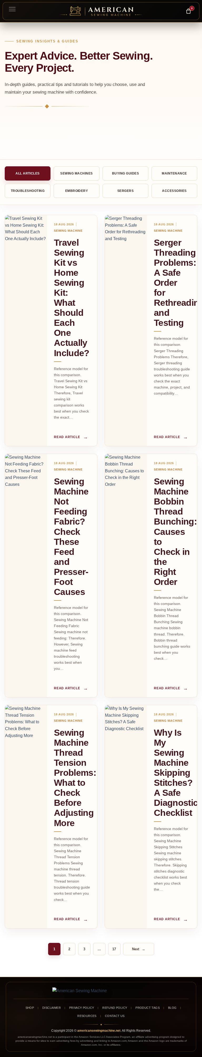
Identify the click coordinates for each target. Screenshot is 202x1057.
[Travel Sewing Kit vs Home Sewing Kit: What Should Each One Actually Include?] (26, 330)
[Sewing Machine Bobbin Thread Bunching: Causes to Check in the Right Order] (126, 575)
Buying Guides (125, 173)
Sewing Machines (76, 173)
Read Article (71, 437)
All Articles (28, 173)
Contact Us (115, 1015)
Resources (86, 1015)
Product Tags (147, 1007)
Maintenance (174, 173)
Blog (172, 1007)
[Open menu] (12, 8)
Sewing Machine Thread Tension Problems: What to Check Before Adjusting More (75, 778)
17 (114, 949)
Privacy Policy (81, 1007)
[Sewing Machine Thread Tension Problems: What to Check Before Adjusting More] (26, 816)
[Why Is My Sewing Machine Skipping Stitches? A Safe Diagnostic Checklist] (126, 816)
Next (138, 949)
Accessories (174, 191)
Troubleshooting (27, 191)
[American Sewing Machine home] (101, 990)
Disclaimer (51, 1007)
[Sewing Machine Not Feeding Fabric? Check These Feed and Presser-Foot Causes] (26, 575)
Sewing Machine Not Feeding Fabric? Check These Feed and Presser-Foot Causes (71, 536)
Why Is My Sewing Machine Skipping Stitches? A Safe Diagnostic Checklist (176, 773)
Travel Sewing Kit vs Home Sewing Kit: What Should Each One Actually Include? (71, 297)
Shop (30, 1007)
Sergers (125, 191)
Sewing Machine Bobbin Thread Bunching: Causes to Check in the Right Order (175, 531)
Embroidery (76, 191)
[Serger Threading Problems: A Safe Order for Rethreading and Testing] (126, 330)
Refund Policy (114, 1007)
